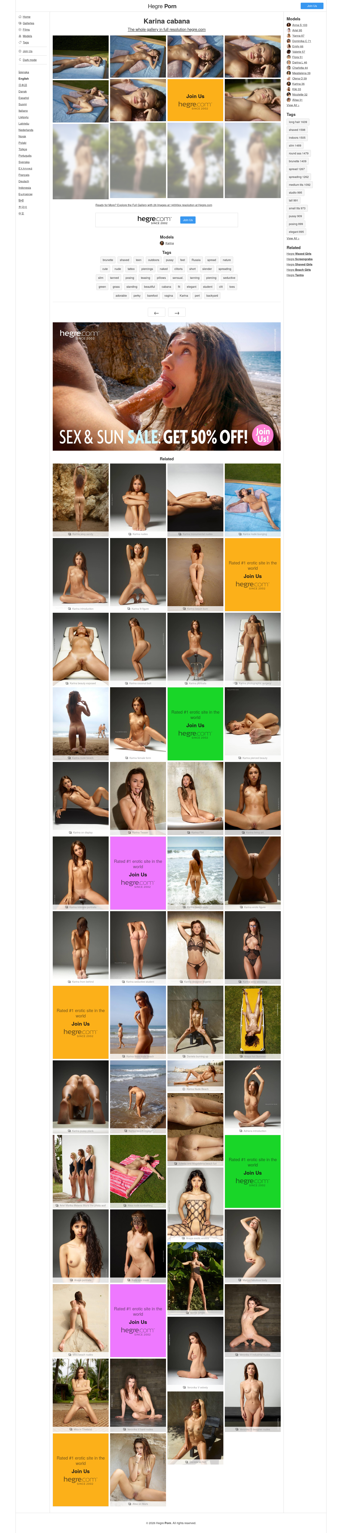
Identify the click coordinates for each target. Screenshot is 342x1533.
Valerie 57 (298, 52)
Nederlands (26, 130)
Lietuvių (23, 117)
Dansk (23, 91)
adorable (121, 295)
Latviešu (24, 123)
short (192, 269)
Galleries (28, 23)
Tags (26, 42)
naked (164, 269)
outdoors (153, 260)
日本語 (23, 85)
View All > (293, 105)
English (24, 78)
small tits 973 (297, 208)
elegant (191, 287)
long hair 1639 (298, 122)
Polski (22, 143)
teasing (145, 278)
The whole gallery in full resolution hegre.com (167, 29)
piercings (147, 269)
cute (105, 269)
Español (24, 98)
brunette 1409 (297, 161)
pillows (161, 278)
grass (116, 287)
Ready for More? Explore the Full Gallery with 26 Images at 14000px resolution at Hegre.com (153, 205)
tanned (114, 278)
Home (26, 17)
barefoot (152, 295)
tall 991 (293, 200)
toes (232, 287)
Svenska (24, 162)
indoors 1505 (297, 137)
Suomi (23, 104)
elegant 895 (296, 232)
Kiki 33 (296, 89)
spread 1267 (297, 169)
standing (131, 287)
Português (25, 155)
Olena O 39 (299, 78)
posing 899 (296, 224)
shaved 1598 (297, 130)
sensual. (178, 278)
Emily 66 (297, 46)
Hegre (162, 6)
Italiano (23, 111)
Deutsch (24, 181)
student (207, 287)
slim (100, 278)
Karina (169, 243)
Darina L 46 (299, 62)
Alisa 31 (297, 100)
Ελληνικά (25, 168)
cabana (166, 287)
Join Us (312, 6)
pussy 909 (295, 216)
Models (27, 36)
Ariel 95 (297, 30)
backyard (212, 295)
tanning (195, 278)
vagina (168, 295)
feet (182, 260)
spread (211, 260)
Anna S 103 (299, 25)
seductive (229, 278)
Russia (196, 260)
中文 (21, 213)
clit (221, 287)
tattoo (131, 269)
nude (118, 269)
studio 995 (295, 192)
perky (137, 295)
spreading (225, 269)
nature (227, 260)
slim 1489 (295, 145)
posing (130, 278)
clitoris (178, 269)
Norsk (22, 136)
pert (197, 295)
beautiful (149, 287)
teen (138, 260)
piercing (211, 278)
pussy (169, 260)
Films (26, 29)
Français (24, 175)
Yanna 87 (298, 36)
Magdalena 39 (301, 73)
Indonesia (25, 188)
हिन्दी (21, 200)
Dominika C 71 (301, 41)
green (102, 287)
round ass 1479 (299, 153)
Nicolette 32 (299, 94)
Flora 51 (297, 57)
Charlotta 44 (300, 68)
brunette (108, 260)
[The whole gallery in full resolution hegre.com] (138, 160)
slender (207, 269)
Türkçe (23, 149)
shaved (124, 260)
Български (25, 194)
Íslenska (24, 72)
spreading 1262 (299, 177)
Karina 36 (298, 84)
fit (179, 287)
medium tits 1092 (299, 185)
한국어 (23, 207)
